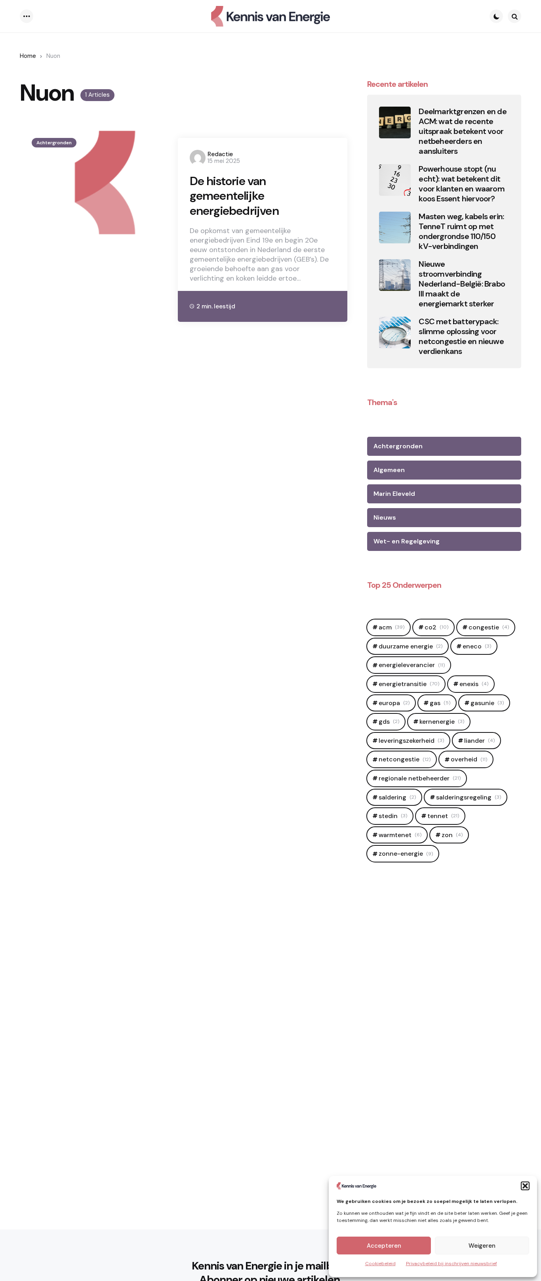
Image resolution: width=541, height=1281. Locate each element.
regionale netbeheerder (420, 778)
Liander (479, 740)
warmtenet (400, 835)
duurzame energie (410, 646)
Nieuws (384, 517)
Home (28, 56)
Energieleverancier (412, 665)
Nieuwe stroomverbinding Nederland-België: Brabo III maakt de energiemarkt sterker (462, 284)
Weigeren (482, 1246)
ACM (391, 627)
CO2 (436, 627)
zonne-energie (406, 853)
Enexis (473, 684)
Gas (440, 703)
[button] (525, 1186)
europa (394, 703)
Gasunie (487, 703)
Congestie (489, 627)
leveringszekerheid (411, 740)
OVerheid (469, 759)
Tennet (443, 816)
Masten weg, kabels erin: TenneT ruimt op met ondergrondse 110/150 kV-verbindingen (461, 231)
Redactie (220, 154)
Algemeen (389, 470)
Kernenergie (441, 721)
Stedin (393, 816)
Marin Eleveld (394, 493)
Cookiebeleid (380, 1263)
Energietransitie (409, 684)
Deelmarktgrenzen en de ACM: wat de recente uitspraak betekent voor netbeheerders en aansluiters (462, 131)
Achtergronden (54, 143)
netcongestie (405, 759)
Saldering (397, 797)
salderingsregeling (468, 797)
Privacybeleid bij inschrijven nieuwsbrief (451, 1263)
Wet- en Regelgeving (406, 541)
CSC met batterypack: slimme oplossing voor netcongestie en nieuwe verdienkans (461, 336)
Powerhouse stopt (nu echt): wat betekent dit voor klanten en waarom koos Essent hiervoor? (461, 184)
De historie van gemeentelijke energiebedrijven (234, 196)
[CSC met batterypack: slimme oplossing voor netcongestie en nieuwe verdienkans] (395, 332)
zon (452, 835)
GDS (389, 721)
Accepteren (384, 1246)
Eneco (477, 646)
